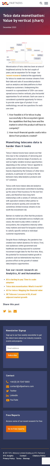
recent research (13, 75)
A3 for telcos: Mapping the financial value (24, 290)
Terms (18, 458)
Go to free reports (16, 429)
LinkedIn (14, 395)
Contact (23, 456)
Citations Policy (39, 456)
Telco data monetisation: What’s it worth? (24, 286)
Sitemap (26, 458)
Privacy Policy (9, 458)
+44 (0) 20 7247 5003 (20, 382)
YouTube (14, 400)
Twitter (13, 391)
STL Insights (8, 456)
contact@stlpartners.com (22, 386)
